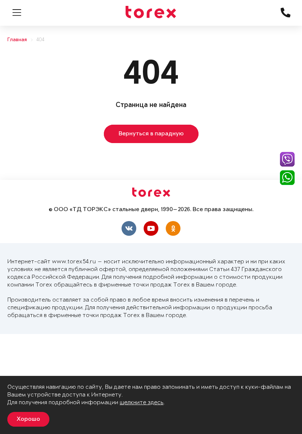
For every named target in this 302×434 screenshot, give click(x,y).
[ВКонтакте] (129, 228)
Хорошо (28, 419)
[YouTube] (151, 228)
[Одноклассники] (173, 228)
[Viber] (287, 159)
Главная (17, 40)
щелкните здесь (142, 402)
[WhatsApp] (287, 177)
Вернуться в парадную (151, 134)
